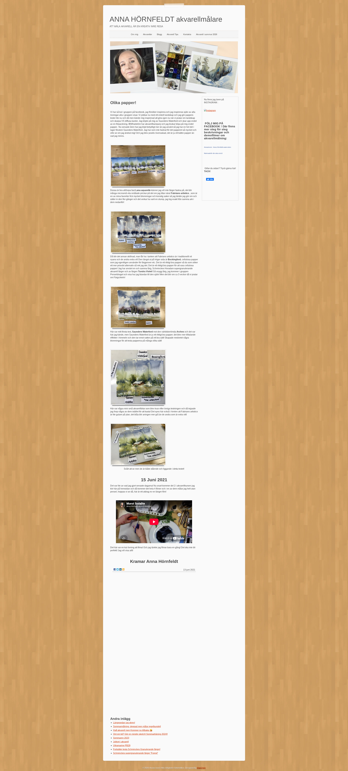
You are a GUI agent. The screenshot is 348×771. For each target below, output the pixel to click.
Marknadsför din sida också (213, 153)
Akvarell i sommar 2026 (206, 34)
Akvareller (147, 34)
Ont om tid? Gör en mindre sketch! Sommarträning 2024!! (140, 734)
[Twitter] (117, 569)
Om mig (134, 34)
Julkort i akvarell (121, 742)
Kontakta (187, 34)
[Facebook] (115, 569)
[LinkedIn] (120, 569)
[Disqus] (154, 609)
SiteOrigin (201, 767)
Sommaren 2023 (121, 738)
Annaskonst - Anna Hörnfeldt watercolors (217, 147)
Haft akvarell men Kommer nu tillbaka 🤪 (132, 730)
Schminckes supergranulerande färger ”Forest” (135, 753)
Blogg (159, 34)
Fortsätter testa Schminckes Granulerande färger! (136, 749)
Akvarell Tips (172, 34)
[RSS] (123, 569)
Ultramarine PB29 (121, 745)
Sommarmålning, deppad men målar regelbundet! (137, 726)
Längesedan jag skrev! (124, 722)
